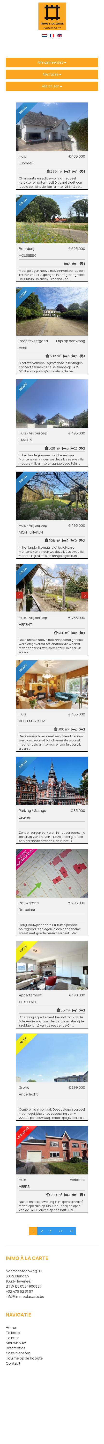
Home (11, 1327)
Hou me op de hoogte (24, 1358)
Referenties (15, 1348)
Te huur (12, 1337)
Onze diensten (18, 1353)
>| (71, 1230)
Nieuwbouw (16, 1342)
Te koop (13, 1332)
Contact (13, 1363)
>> (60, 1230)
